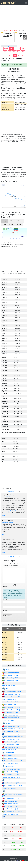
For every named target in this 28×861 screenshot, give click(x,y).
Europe (7, 723)
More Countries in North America (10, 763)
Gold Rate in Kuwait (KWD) (11, 803)
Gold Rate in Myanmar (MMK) (12, 707)
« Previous (11, 491)
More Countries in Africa (8, 685)
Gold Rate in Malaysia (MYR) (12, 710)
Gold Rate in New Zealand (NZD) (13, 785)
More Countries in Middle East (10, 814)
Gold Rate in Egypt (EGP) (11, 801)
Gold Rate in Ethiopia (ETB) (11, 672)
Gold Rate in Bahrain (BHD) (11, 798)
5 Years (11, 224)
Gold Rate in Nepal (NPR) (11, 712)
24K (5, 51)
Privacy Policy (6, 860)
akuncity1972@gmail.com (11, 511)
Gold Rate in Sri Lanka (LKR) (12, 704)
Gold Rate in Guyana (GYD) (11, 774)
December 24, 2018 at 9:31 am (7, 522)
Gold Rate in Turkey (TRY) (11, 741)
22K (14, 51)
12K (10, 55)
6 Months (19, 221)
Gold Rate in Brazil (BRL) (11, 772)
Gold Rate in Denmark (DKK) (12, 731)
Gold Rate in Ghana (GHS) (11, 675)
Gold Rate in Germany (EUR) (12, 747)
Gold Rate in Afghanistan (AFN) (12, 691)
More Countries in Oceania (9, 788)
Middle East (8, 791)
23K (10, 51)
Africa (7, 669)
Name (5, 599)
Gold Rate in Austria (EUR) (11, 744)
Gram (11, 48)
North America (9, 752)
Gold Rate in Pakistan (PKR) (11, 715)
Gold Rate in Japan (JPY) (11, 702)
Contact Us (13, 860)
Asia (6, 688)
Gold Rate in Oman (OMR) (11, 806)
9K (18, 55)
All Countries (8, 817)
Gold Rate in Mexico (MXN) (11, 758)
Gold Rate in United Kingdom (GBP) (13, 736)
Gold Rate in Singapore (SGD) (12, 717)
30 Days (12, 221)
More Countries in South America (11, 777)
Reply (3, 515)
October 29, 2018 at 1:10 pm (7, 496)
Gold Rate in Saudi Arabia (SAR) (13, 811)
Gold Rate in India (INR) (10, 699)
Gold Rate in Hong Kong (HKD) (12, 694)
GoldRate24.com (15, 858)
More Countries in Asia (8, 720)
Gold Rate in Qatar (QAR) (11, 809)
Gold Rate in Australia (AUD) (12, 783)
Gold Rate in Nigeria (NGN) (11, 680)
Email (4, 605)
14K (6, 55)
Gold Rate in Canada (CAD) (11, 755)
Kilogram (17, 48)
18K (23, 51)
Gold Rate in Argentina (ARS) (12, 769)
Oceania (7, 780)
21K (18, 51)
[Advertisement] (14, 18)
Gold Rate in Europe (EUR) (11, 734)
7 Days (4, 221)
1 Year (4, 224)
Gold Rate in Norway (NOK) (11, 739)
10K (15, 55)
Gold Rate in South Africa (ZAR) (12, 683)
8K (22, 55)
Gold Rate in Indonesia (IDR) (12, 696)
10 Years (19, 224)
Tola (22, 48)
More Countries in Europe (9, 749)
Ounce (6, 48)
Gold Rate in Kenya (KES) (11, 678)
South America (9, 766)
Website (5, 610)
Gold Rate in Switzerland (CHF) (12, 726)
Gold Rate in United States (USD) (13, 760)
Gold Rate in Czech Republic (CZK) (13, 728)
